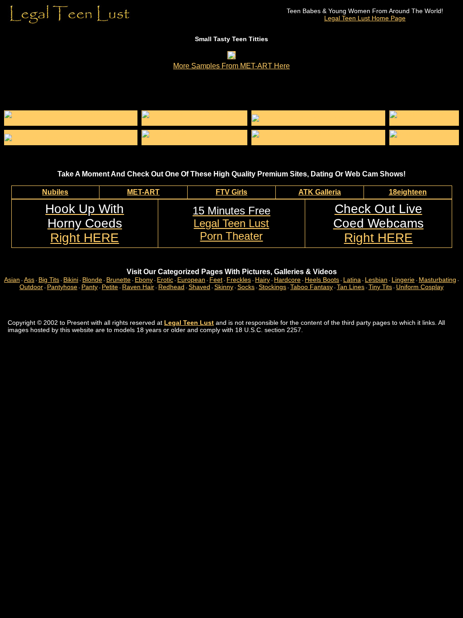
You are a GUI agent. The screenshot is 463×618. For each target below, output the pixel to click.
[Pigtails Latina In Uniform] (424, 121)
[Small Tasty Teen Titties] (231, 56)
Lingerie (403, 279)
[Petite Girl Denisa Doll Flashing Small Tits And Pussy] (318, 141)
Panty (89, 286)
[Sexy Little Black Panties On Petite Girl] (63, 137)
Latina (352, 279)
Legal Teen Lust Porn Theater (231, 223)
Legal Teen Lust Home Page (365, 18)
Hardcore (287, 279)
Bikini (70, 279)
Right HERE (84, 223)
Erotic (165, 279)
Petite (110, 286)
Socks (246, 286)
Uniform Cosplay (420, 286)
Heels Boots (322, 279)
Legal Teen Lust (189, 322)
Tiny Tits (380, 286)
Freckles (239, 279)
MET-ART (143, 192)
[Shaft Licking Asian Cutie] (424, 141)
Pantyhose (62, 286)
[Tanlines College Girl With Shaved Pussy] (194, 141)
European (191, 279)
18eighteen (408, 192)
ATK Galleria (319, 192)
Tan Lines (350, 286)
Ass (29, 279)
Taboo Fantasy (311, 286)
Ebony (144, 279)
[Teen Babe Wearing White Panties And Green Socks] (71, 121)
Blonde (92, 279)
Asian (12, 279)
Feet (215, 279)
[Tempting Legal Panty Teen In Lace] (306, 118)
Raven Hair (138, 286)
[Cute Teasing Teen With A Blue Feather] (194, 121)
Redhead (171, 286)
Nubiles (55, 192)
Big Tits (48, 279)
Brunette (118, 279)
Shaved (199, 286)
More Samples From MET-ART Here (231, 66)
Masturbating (437, 279)
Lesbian (376, 279)
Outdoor (31, 286)
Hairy (262, 279)
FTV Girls (231, 192)
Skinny (223, 286)
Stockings (272, 286)
